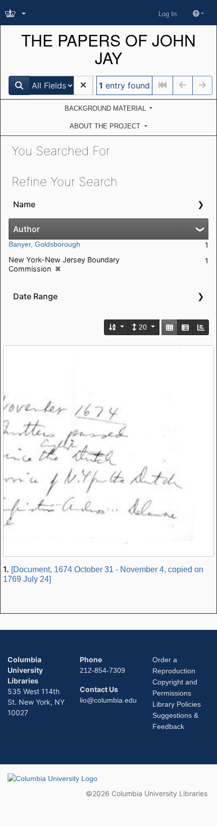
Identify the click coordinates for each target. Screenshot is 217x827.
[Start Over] (83, 85)
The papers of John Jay (108, 49)
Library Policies (176, 704)
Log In (167, 14)
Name (24, 204)
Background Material (106, 108)
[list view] (185, 327)
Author (26, 229)
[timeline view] (201, 327)
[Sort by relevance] (116, 327)
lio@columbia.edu (108, 700)
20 (143, 327)
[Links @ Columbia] (16, 14)
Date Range (35, 296)
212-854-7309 (102, 670)
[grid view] (169, 327)
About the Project (106, 126)
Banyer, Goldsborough (44, 244)
